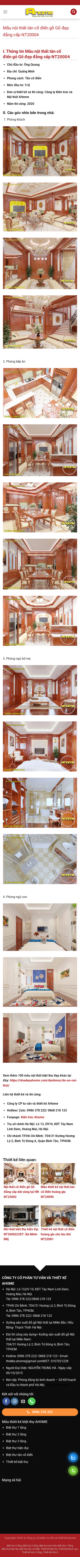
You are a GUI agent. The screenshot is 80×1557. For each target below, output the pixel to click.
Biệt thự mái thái (48, 1545)
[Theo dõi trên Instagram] (14, 1401)
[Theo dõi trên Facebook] (6, 1401)
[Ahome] (40, 12)
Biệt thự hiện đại (17, 1448)
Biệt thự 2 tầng (16, 1434)
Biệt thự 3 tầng (16, 1441)
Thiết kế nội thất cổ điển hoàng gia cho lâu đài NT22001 (58, 1234)
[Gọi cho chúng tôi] (32, 1401)
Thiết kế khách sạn (68, 1549)
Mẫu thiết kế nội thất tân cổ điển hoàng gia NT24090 (58, 1192)
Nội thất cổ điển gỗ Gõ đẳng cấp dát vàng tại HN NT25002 (21, 1192)
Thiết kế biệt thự (17, 1462)
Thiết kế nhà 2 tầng (32, 1552)
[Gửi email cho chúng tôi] (23, 1401)
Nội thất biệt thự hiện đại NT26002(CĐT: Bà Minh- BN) (21, 1234)
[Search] (73, 12)
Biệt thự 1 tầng (16, 1427)
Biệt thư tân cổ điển (19, 1455)
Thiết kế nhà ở (50, 1552)
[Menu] (5, 12)
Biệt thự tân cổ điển (30, 1549)
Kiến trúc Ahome (32, 1117)
